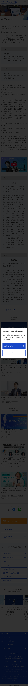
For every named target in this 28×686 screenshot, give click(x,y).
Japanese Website (9, 353)
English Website (8, 346)
